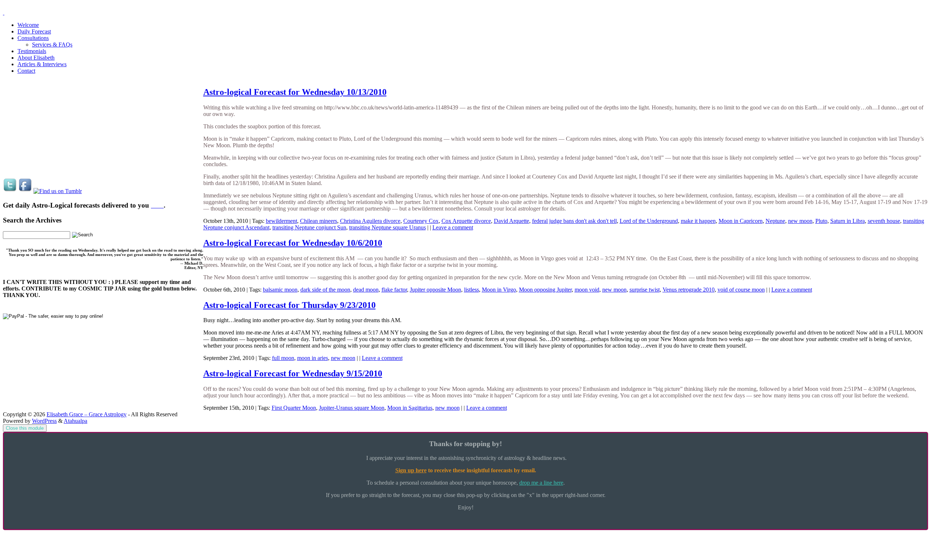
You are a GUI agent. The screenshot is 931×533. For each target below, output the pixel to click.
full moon (283, 358)
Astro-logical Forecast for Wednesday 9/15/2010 (292, 373)
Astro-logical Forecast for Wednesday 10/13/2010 (295, 92)
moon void (587, 289)
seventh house (884, 221)
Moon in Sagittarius (409, 408)
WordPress (44, 421)
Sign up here (411, 470)
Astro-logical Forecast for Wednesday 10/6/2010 (292, 243)
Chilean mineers (318, 221)
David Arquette (511, 221)
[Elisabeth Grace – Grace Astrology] (3, 12)
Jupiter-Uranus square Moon (351, 408)
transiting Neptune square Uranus (387, 227)
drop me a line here (541, 483)
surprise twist (645, 289)
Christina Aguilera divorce (370, 221)
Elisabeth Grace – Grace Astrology (87, 414)
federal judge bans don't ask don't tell (574, 221)
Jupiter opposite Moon (435, 289)
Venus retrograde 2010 (689, 289)
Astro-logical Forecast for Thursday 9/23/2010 (289, 305)
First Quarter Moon (294, 408)
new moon (800, 221)
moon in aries (312, 358)
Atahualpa (75, 421)
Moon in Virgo (499, 289)
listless (471, 289)
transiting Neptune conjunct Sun (309, 227)
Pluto (821, 221)
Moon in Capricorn (741, 221)
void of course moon (741, 289)
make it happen (698, 221)
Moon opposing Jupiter (545, 289)
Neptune (775, 221)
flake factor (394, 289)
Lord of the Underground (649, 221)
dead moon (366, 289)
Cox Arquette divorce (466, 221)
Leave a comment (452, 227)
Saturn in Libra (847, 221)
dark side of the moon (325, 289)
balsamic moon (280, 289)
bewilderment (281, 221)
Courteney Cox (421, 221)
